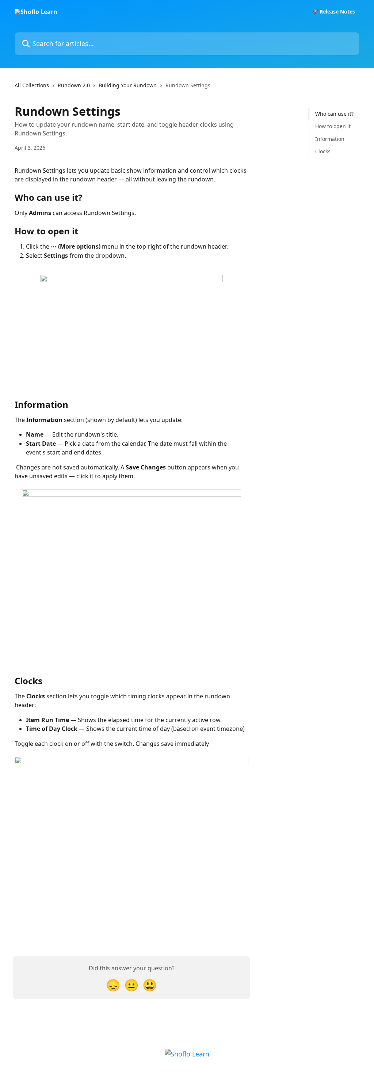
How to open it (333, 126)
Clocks (323, 151)
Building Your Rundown (128, 85)
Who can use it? (334, 113)
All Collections (32, 85)
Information (329, 138)
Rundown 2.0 (74, 85)
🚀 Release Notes (333, 11)
